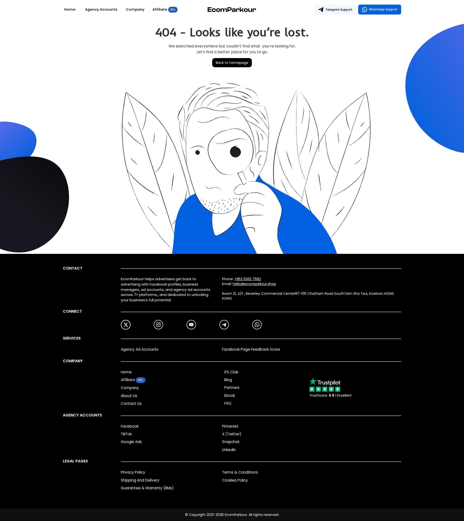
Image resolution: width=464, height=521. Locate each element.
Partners (231, 387)
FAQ (227, 403)
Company (135, 10)
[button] (103, 10)
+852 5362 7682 (247, 279)
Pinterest (230, 426)
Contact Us (131, 403)
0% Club (231, 372)
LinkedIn (229, 449)
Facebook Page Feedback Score (251, 349)
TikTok (126, 434)
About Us (129, 395)
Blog (228, 379)
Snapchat (231, 441)
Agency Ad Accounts (140, 349)
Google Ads (131, 441)
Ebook (229, 395)
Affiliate (159, 10)
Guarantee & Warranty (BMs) (147, 488)
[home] (232, 10)
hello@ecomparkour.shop (254, 283)
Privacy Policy (133, 472)
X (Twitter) (231, 434)
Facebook (129, 426)
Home (69, 10)
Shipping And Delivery (140, 480)
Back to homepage (232, 62)
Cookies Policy (235, 480)
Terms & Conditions (240, 472)
